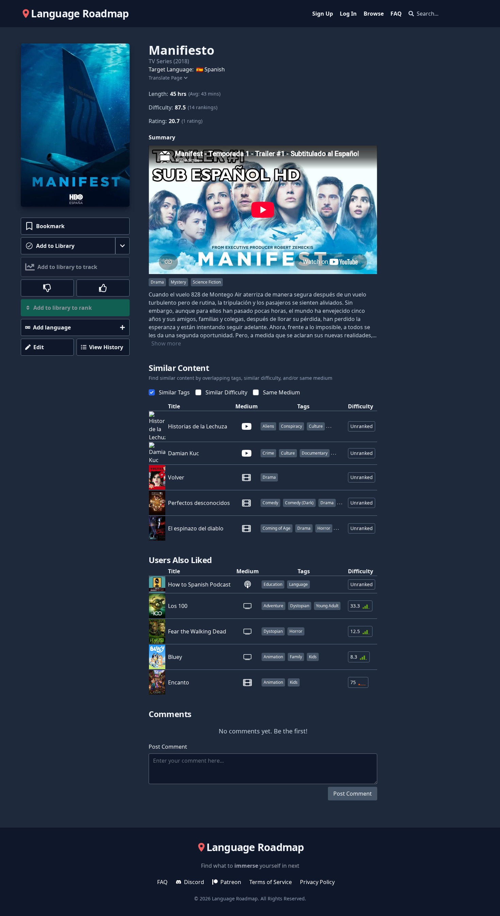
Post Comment (352, 793)
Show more (166, 343)
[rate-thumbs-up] (103, 287)
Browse (374, 13)
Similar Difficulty (226, 392)
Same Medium (281, 392)
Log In (348, 13)
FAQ (396, 13)
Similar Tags (174, 392)
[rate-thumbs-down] (47, 287)
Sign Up (322, 13)
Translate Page (165, 77)
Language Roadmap (235, 898)
